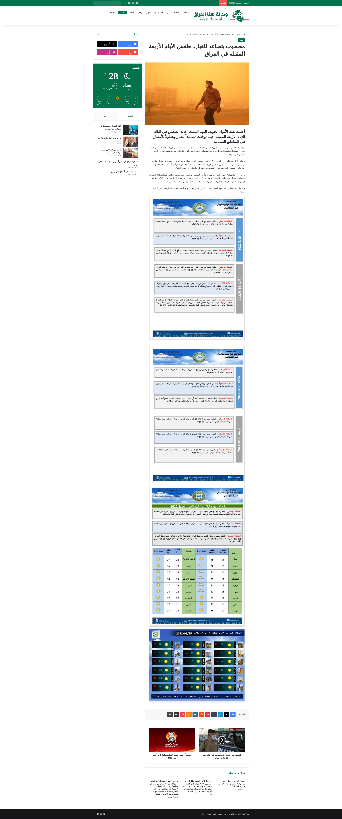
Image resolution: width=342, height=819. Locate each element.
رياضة (140, 12)
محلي (122, 12)
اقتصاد (176, 12)
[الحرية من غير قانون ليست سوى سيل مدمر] (130, 153)
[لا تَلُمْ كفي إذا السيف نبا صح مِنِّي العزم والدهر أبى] (130, 130)
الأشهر (130, 116)
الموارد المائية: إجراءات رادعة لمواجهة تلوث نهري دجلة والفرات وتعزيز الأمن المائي (232, 783)
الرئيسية (186, 12)
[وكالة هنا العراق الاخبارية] (221, 15)
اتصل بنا (113, 12)
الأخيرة (105, 116)
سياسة (131, 12)
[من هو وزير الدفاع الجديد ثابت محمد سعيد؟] (130, 142)
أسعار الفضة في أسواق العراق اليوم (124, 172)
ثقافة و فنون (158, 12)
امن (168, 12)
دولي (148, 12)
